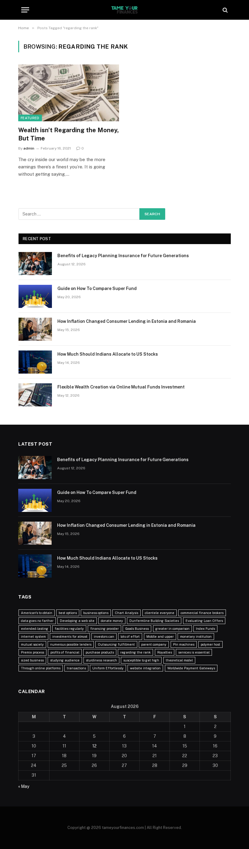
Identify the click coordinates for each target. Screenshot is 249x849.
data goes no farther (37, 621)
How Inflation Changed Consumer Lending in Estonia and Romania (126, 321)
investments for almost (69, 636)
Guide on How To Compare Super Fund (97, 288)
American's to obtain (36, 613)
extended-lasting (34, 628)
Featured (30, 118)
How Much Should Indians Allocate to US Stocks (107, 354)
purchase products (100, 652)
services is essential (194, 652)
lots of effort (130, 636)
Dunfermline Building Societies (154, 621)
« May (23, 786)
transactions (76, 668)
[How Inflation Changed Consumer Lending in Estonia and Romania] (35, 329)
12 (94, 746)
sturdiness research (101, 660)
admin (28, 148)
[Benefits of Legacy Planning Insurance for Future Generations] (35, 263)
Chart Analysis (126, 613)
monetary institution (196, 636)
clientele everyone (159, 613)
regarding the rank (135, 652)
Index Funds (205, 628)
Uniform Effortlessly (108, 668)
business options (95, 613)
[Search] (224, 10)
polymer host (210, 644)
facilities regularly (69, 628)
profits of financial (64, 652)
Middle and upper (160, 636)
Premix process (32, 652)
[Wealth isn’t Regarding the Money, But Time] (68, 92)
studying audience (65, 660)
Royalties (164, 652)
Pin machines (183, 644)
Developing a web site (77, 621)
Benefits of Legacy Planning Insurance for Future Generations (123, 255)
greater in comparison (172, 628)
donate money (112, 621)
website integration (145, 668)
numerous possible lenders (70, 644)
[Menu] (25, 10)
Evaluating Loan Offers (204, 621)
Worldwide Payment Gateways (191, 668)
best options (68, 613)
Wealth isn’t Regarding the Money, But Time (68, 134)
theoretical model (179, 660)
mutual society (32, 644)
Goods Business (137, 628)
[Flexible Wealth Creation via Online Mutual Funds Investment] (35, 394)
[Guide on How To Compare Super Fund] (35, 296)
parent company (153, 644)
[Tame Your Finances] (124, 10)
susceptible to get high (141, 660)
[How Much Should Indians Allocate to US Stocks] (35, 362)
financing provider (104, 628)
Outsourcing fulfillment (116, 644)
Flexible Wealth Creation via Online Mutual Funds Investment (121, 387)
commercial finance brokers (202, 613)
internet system (33, 636)
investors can (104, 636)
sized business (32, 660)
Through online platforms (40, 668)
